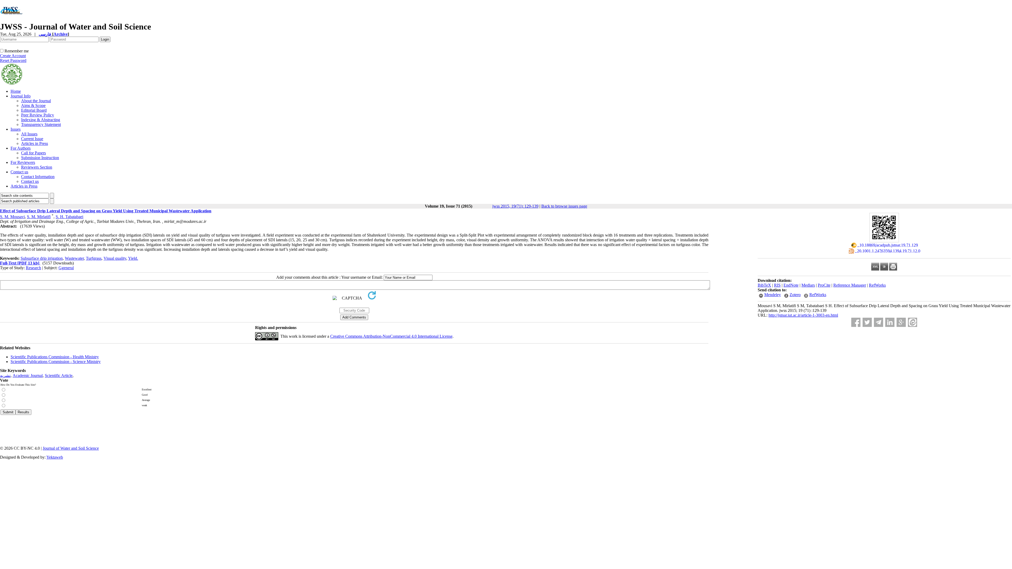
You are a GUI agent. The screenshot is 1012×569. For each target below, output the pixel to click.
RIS (777, 285)
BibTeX (764, 285)
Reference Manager (849, 285)
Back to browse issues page (564, 206)
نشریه (5, 375)
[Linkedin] (889, 322)
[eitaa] (912, 322)
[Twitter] (867, 322)
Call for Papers (33, 153)
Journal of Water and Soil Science (71, 448)
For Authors (21, 148)
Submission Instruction (40, 157)
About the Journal (36, 101)
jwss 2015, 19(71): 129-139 (515, 206)
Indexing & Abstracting (40, 119)
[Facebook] (855, 322)
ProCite (824, 285)
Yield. (133, 258)
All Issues (29, 134)
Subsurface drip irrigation (42, 258)
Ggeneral (66, 268)
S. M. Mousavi (12, 216)
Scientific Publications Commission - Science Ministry (56, 361)
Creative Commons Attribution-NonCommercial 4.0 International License (391, 336)
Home (16, 91)
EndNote (791, 285)
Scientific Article (58, 375)
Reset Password (13, 60)
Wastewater (74, 258)
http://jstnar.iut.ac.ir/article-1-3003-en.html (803, 315)
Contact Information (38, 176)
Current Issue (32, 138)
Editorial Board (34, 110)
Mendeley (772, 294)
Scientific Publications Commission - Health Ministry (55, 357)
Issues (16, 129)
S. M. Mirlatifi (39, 216)
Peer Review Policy (37, 115)
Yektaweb (54, 457)
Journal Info (21, 96)
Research (33, 268)
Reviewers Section (36, 167)
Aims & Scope (33, 105)
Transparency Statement (41, 124)
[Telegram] (878, 322)
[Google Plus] (901, 322)
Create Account (13, 55)
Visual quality (115, 258)
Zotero (795, 294)
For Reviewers (23, 162)
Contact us (19, 172)
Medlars (808, 285)
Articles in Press (34, 143)
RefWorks (877, 285)
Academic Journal (28, 375)
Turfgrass (93, 258)
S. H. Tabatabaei (69, 216)
